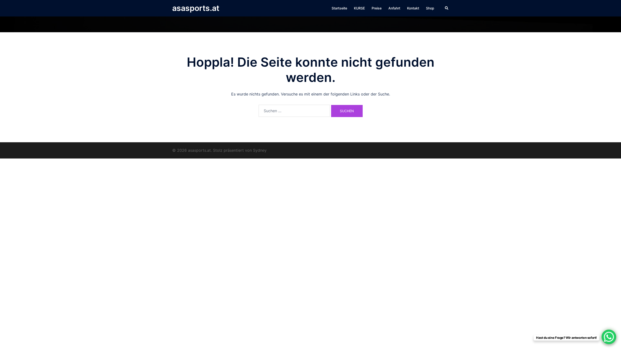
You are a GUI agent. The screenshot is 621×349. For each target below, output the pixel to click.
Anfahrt (394, 8)
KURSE (359, 8)
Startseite (339, 8)
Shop (430, 8)
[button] (447, 8)
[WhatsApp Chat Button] (609, 337)
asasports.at (195, 8)
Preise (377, 8)
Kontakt (413, 8)
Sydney (260, 150)
